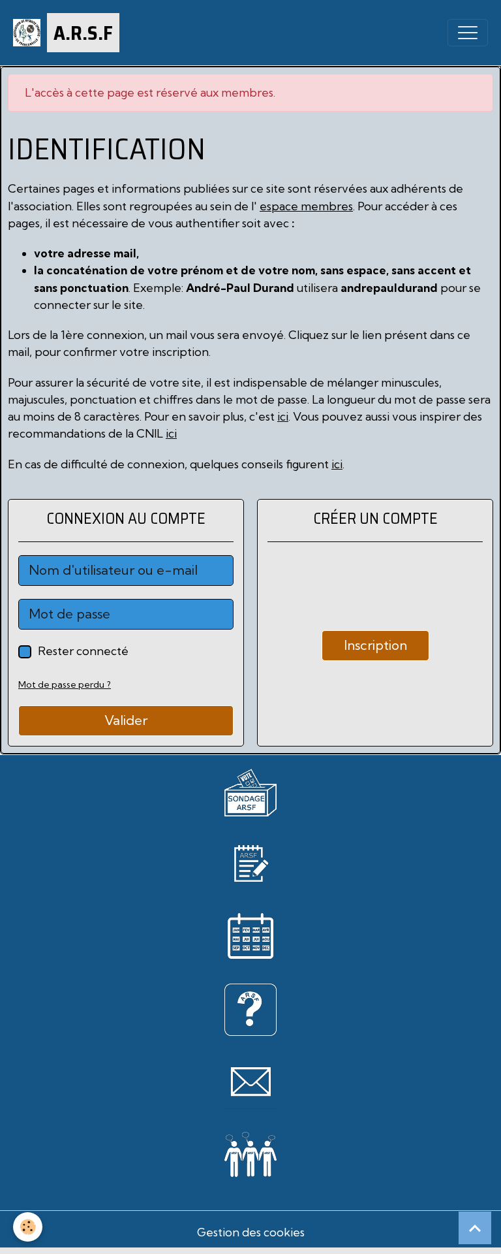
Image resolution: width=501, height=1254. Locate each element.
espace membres (306, 206)
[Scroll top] (475, 1228)
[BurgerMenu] (468, 32)
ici (282, 416)
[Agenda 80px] (250, 935)
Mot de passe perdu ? (64, 684)
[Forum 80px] (250, 1152)
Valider (125, 720)
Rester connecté (83, 651)
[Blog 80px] (250, 862)
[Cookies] (27, 1227)
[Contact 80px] (250, 1081)
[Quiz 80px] (250, 1008)
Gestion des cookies (251, 1232)
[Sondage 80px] (250, 791)
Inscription (375, 645)
